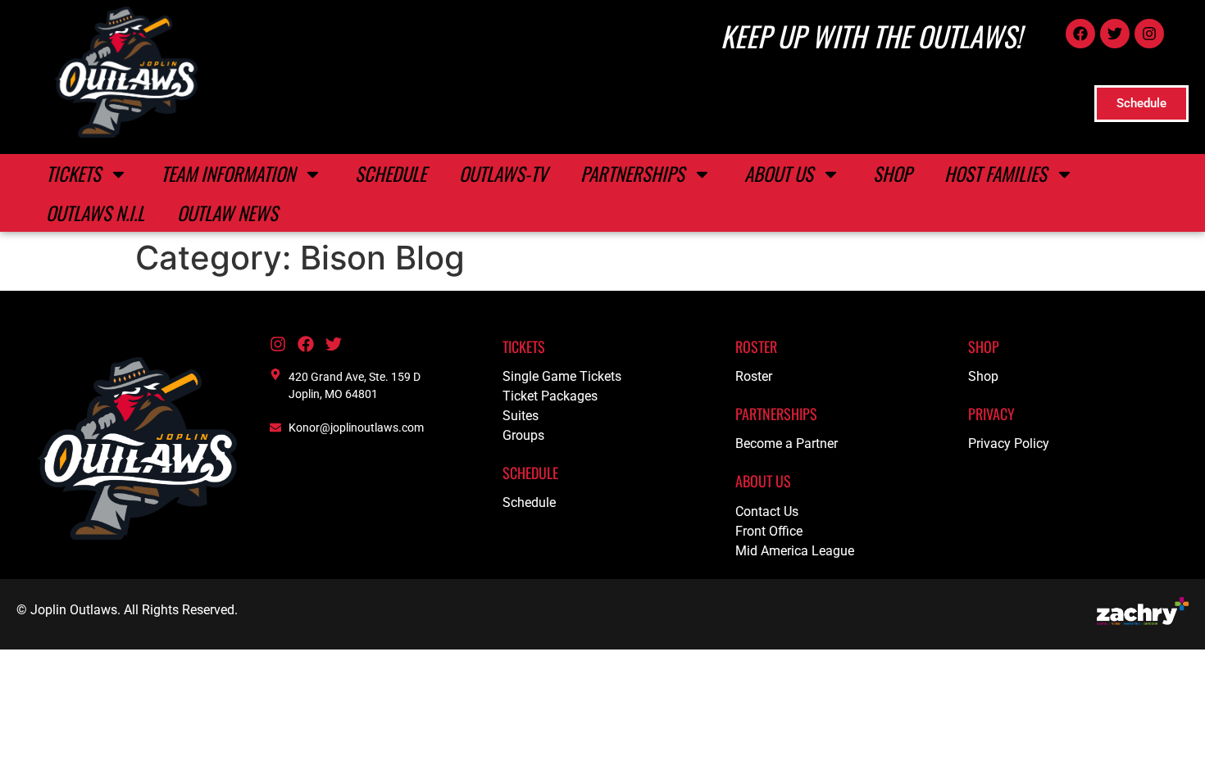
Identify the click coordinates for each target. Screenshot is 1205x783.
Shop (892, 174)
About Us (778, 174)
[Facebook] (1080, 33)
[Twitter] (1115, 33)
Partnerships (632, 174)
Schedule (390, 174)
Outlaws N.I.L (95, 213)
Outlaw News (227, 213)
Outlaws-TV (503, 174)
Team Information (228, 174)
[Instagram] (1149, 33)
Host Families (995, 174)
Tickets (73, 174)
